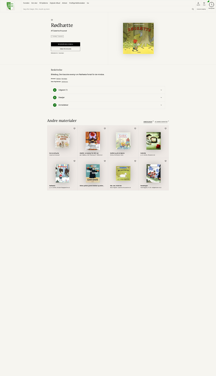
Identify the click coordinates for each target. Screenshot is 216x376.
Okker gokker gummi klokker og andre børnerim (91, 186)
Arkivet (64, 3)
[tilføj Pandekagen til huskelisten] (166, 161)
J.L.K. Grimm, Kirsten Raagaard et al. (59, 187)
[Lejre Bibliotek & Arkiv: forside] (10, 6)
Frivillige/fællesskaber (77, 3)
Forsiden (26, 3)
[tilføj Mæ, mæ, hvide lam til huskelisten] (135, 161)
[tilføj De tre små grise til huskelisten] (74, 128)
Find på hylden (65, 49)
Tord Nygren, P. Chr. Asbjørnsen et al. (151, 187)
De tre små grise (54, 153)
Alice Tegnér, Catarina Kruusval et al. (120, 187)
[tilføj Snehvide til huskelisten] (166, 128)
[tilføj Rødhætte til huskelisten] (52, 20)
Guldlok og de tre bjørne (117, 153)
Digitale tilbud (55, 3)
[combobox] (108, 9)
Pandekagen (144, 186)
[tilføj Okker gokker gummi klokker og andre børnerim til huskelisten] (105, 161)
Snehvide (143, 153)
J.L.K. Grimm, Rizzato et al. (147, 155)
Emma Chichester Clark (116, 155)
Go (88, 3)
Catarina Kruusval (60, 31)
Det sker (34, 3)
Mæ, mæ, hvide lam (116, 186)
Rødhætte (58, 78)
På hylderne (43, 3)
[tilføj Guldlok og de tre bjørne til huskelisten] (135, 128)
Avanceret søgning (201, 9)
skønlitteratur (65, 81)
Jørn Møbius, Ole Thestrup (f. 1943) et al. (91, 155)
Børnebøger (64, 78)
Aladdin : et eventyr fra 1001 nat (89, 153)
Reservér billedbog (65, 44)
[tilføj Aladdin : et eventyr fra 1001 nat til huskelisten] (105, 128)
